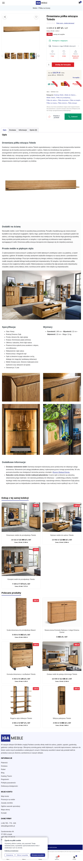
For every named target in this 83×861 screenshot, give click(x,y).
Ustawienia (9, 855)
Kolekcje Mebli (58, 95)
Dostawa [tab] (12, 130)
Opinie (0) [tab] (33, 130)
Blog (2, 773)
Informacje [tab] (23, 130)
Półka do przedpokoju (63, 97)
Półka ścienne (62, 103)
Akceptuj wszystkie (38, 855)
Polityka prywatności (8, 783)
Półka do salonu (52, 100)
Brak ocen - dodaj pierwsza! (65, 23)
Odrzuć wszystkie (22, 855)
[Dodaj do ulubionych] (36, 17)
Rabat (3, 769)
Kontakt (3, 813)
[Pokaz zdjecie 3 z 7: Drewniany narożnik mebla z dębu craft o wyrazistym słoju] (20, 56)
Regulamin (5, 779)
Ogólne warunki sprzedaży (10, 806)
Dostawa (4, 766)
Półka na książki (75, 100)
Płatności (4, 763)
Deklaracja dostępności (9, 786)
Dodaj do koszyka (63, 65)
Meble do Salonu (70, 95)
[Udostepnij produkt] (5, 17)
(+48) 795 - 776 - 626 (8, 823)
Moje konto (5, 796)
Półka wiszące (72, 103)
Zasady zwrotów (7, 803)
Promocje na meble (8, 799)
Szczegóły (76, 77)
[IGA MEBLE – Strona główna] (41, 3)
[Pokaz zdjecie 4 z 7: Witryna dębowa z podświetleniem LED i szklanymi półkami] (26, 56)
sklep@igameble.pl (8, 826)
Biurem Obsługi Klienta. (61, 472)
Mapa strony (5, 809)
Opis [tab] (4, 130)
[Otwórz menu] (3, 3)
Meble (35, 8)
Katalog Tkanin (6, 776)
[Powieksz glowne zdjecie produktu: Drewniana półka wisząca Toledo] (20, 33)
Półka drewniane (63, 100)
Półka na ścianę (44, 8)
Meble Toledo (51, 97)
